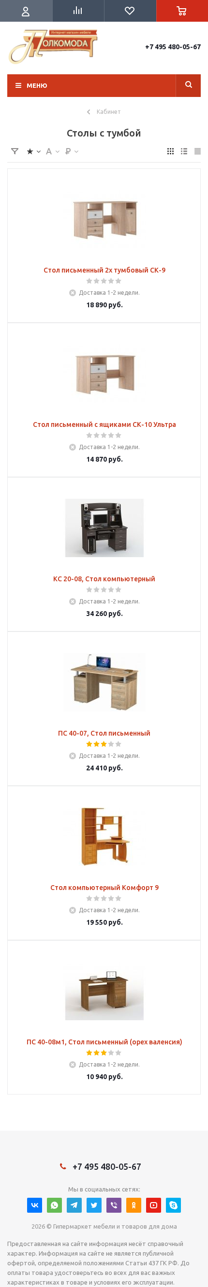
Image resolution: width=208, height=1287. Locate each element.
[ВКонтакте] (34, 1205)
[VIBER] (113, 1205)
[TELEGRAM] (74, 1205)
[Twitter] (94, 1205)
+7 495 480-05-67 (173, 46)
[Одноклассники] (133, 1205)
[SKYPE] (173, 1205)
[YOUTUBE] (153, 1205)
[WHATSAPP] (54, 1205)
